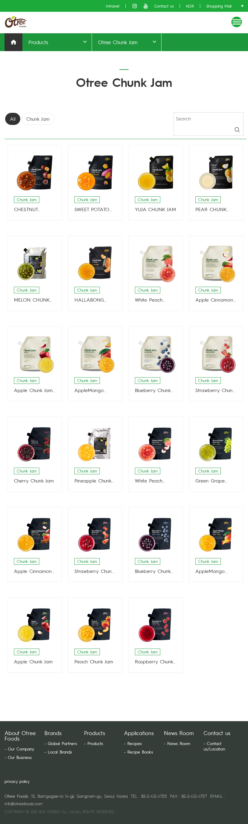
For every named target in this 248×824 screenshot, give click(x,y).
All (12, 119)
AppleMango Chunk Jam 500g (92, 390)
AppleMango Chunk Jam (210, 571)
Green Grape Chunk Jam (210, 480)
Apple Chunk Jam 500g (33, 390)
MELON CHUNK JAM (31, 299)
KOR (190, 5)
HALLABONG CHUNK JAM (89, 299)
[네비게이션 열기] (236, 22)
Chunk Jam (38, 119)
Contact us (164, 5)
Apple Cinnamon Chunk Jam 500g (214, 299)
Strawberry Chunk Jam (94, 571)
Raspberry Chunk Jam (154, 661)
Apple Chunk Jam (33, 661)
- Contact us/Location (214, 746)
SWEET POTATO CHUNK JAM (91, 209)
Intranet (112, 5)
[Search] (237, 130)
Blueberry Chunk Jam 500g (153, 390)
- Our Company (19, 748)
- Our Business (18, 757)
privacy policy (17, 781)
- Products (93, 743)
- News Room (177, 743)
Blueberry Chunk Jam (153, 571)
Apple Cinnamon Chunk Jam (33, 571)
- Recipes (133, 743)
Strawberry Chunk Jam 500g (215, 390)
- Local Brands (58, 751)
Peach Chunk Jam (93, 661)
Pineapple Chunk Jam (92, 480)
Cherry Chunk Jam (34, 480)
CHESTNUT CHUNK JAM (28, 209)
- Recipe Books (138, 751)
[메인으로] (16, 22)
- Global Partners (60, 743)
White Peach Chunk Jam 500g (153, 299)
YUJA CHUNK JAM (155, 209)
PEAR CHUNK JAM (210, 209)
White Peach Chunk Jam (148, 480)
